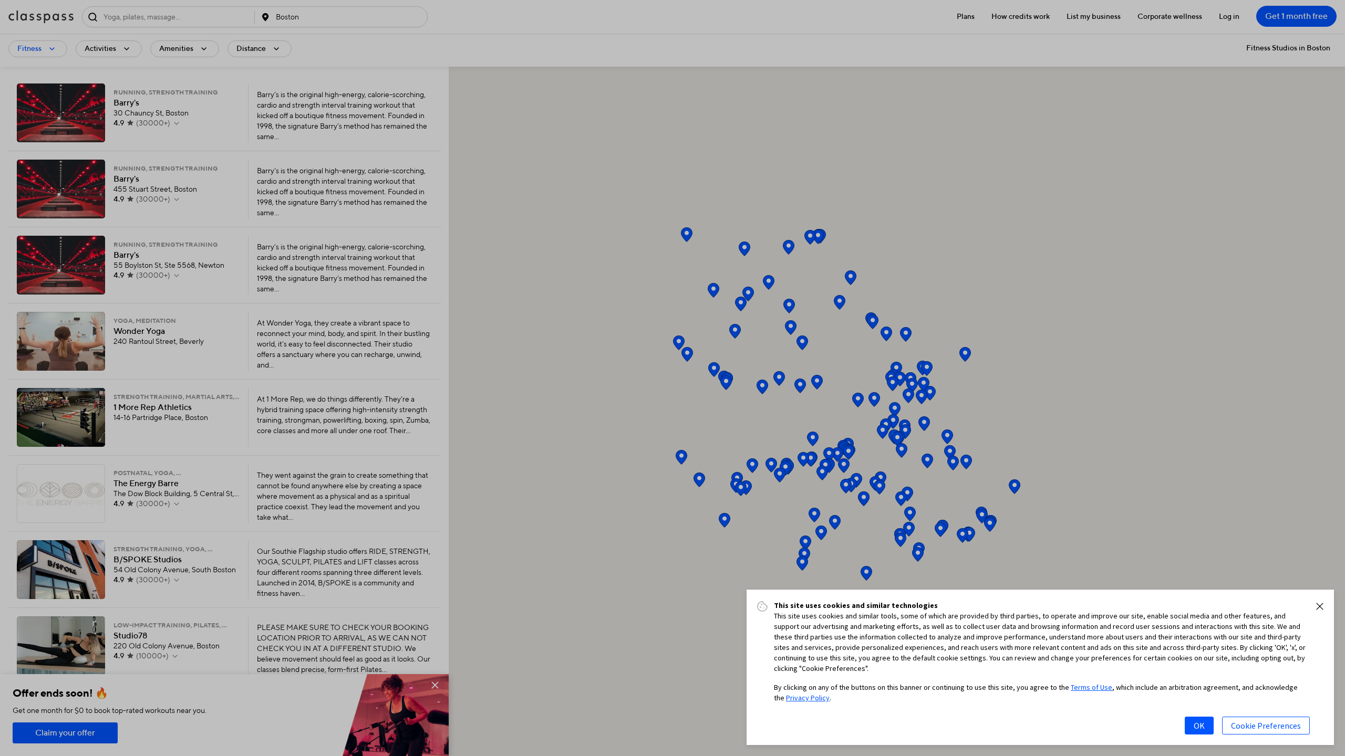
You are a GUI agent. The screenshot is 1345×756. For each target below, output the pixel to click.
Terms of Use (1091, 687)
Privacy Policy (808, 697)
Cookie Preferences (1266, 725)
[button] (1319, 606)
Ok (1199, 725)
